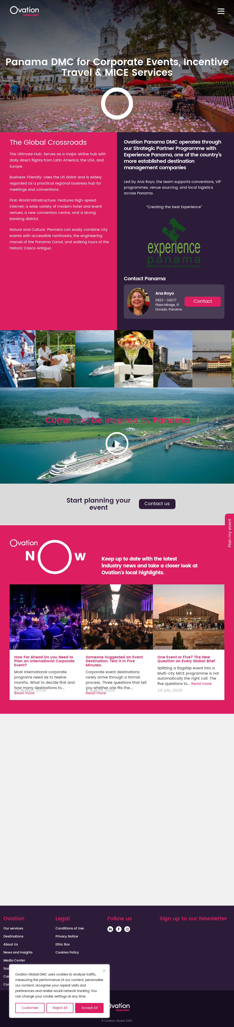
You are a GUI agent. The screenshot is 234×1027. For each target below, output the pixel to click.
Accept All (89, 1008)
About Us (10, 944)
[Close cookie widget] (104, 971)
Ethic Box (63, 944)
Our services (13, 928)
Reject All (60, 1008)
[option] (55, 358)
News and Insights (17, 952)
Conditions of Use (70, 928)
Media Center (14, 960)
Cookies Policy (67, 952)
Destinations (13, 936)
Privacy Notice (67, 936)
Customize (30, 1008)
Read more (24, 693)
